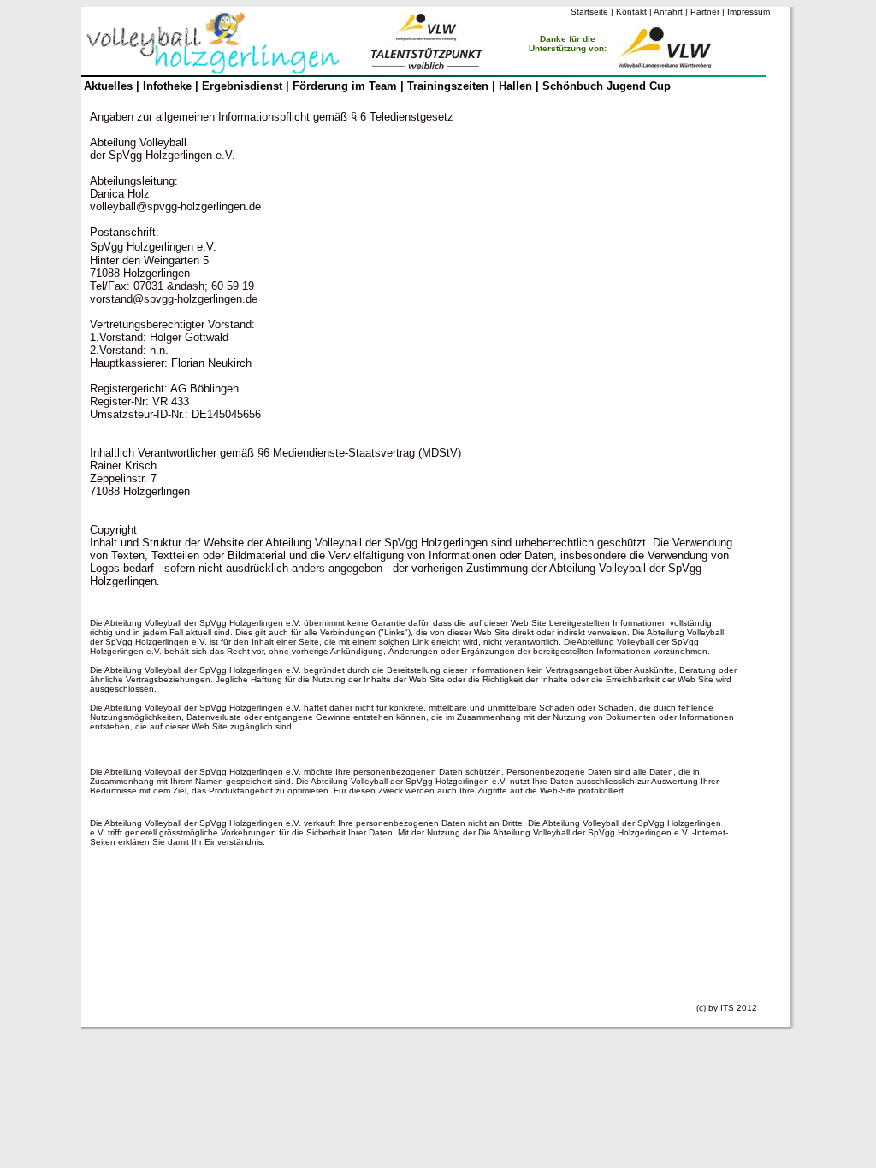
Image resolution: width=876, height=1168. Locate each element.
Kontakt (631, 11)
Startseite (589, 11)
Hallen (517, 86)
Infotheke (167, 86)
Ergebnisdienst (242, 86)
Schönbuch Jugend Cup (606, 86)
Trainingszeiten (447, 86)
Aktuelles (108, 86)
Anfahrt (668, 11)
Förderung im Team (345, 86)
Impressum (748, 11)
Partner (704, 11)
